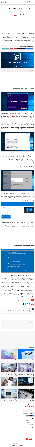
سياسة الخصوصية (30, 424)
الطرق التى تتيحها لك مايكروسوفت (23, 223)
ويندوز (24, 300)
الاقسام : (33, 411)
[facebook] (29, 48)
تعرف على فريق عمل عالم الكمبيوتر (28, 420)
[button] (29, 304)
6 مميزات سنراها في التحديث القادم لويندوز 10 (13, 36)
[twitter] (21, 48)
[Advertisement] (17, 26)
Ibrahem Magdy (21, 445)
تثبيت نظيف (2, 226)
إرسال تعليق (31, 322)
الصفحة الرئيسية (32, 6)
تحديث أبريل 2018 (22, 39)
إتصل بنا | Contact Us (30, 422)
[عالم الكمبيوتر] (30, 2)
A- (14, 15)
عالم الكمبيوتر (14, 443)
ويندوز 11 (33, 373)
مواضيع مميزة (27, 6)
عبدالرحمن (21, 14)
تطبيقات (16, 359)
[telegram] (5, 48)
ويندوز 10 (20, 300)
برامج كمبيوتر (15, 373)
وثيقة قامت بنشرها (14, 116)
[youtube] (13, 48)
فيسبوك (33, 359)
